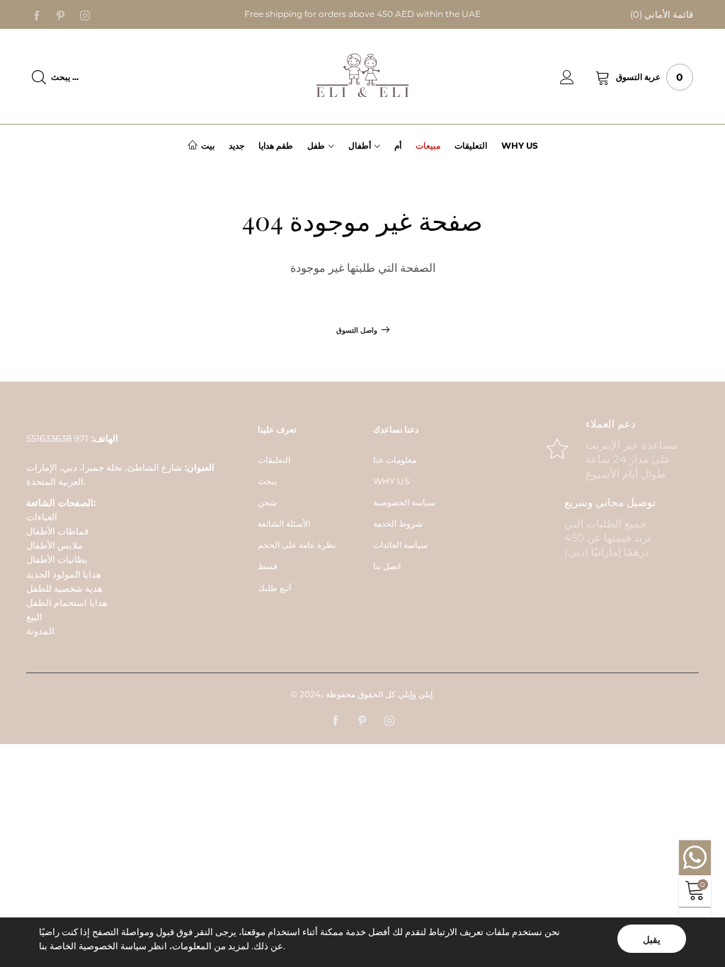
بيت (208, 145)
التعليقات (471, 145)
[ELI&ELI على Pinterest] (362, 721)
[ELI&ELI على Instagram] (389, 721)
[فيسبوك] (37, 14)
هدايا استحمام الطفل (67, 602)
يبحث (267, 481)
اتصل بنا (387, 566)
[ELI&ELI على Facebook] (335, 721)
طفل (316, 145)
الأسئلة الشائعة (284, 523)
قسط (268, 566)
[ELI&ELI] (362, 75)
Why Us (519, 145)
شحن (267, 502)
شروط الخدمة (398, 523)
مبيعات (428, 145)
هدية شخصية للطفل (64, 588)
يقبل (652, 939)
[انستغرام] (85, 14)
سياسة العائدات (400, 544)
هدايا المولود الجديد (63, 574)
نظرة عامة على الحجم (297, 544)
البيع (34, 616)
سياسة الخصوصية (404, 502)
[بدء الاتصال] (577, 77)
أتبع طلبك (274, 588)
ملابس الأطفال (54, 545)
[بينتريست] (61, 14)
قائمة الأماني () (661, 14)
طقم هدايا (275, 145)
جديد (236, 145)
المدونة (40, 630)
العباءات (41, 516)
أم (397, 145)
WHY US (391, 481)
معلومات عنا (394, 459)
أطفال (359, 145)
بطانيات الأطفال (57, 559)
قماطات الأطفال (57, 531)
